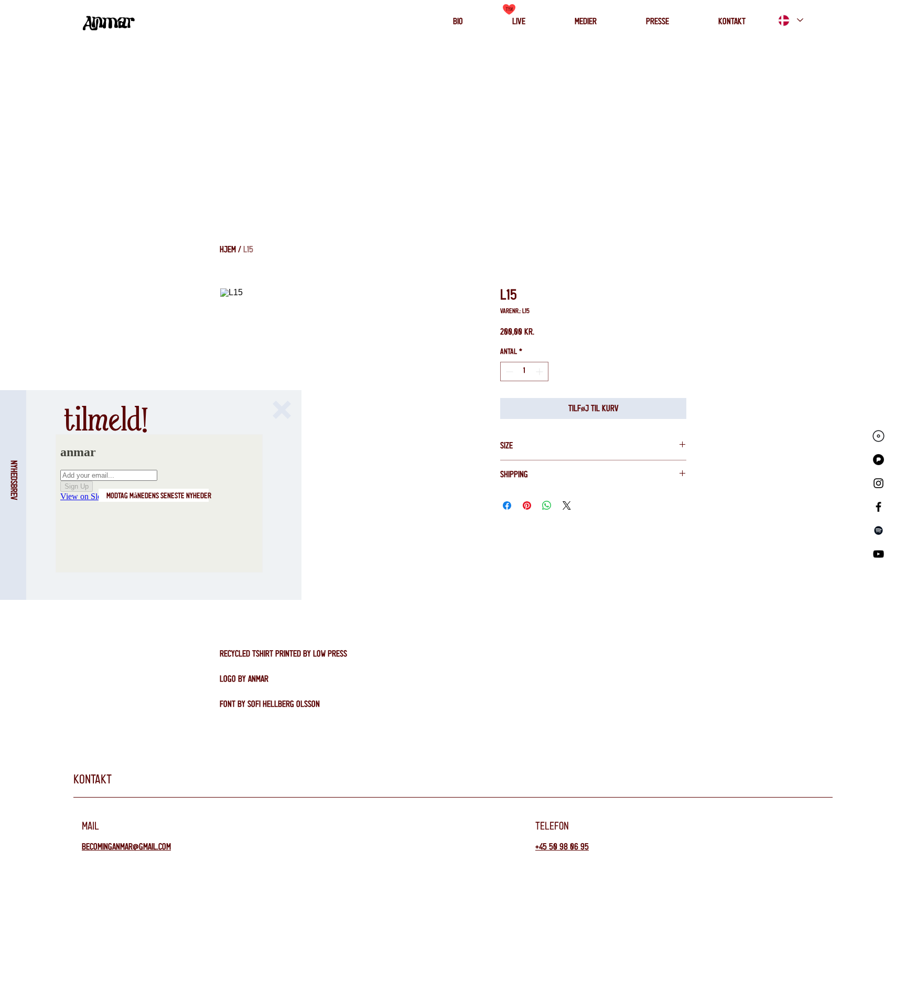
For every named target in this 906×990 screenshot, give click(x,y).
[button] (282, 410)
